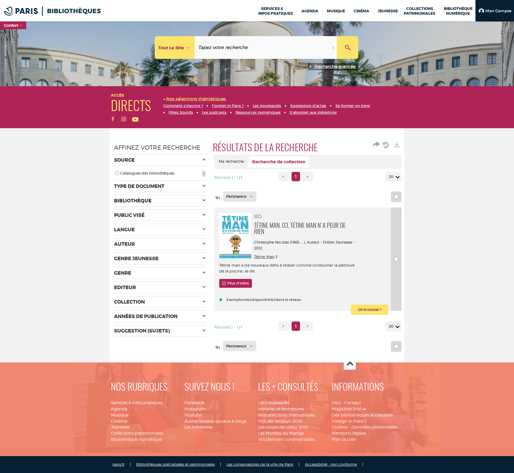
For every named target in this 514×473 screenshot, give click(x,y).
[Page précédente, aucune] (283, 176)
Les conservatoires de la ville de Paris (259, 464)
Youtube (193, 415)
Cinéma (119, 421)
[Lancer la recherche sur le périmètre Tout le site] (347, 47)
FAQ (336, 402)
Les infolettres (198, 427)
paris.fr (118, 464)
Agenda (119, 408)
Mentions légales (349, 433)
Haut (350, 364)
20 (391, 176)
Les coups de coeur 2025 (283, 427)
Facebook (194, 402)
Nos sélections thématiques (286, 415)
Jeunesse (120, 427)
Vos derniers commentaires (286, 439)
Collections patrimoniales (137, 433)
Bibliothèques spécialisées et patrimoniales (175, 464)
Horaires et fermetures (281, 408)
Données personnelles (375, 427)
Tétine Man (264, 256)
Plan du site (344, 439)
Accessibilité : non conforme (331, 464)
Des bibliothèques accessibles (362, 415)
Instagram (195, 408)
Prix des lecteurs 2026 (280, 421)
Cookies (340, 427)
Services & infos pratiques (137, 402)
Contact (352, 402)
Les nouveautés (273, 402)
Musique (119, 415)
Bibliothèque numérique (136, 439)
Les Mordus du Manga (281, 433)
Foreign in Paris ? (349, 421)
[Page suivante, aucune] (307, 176)
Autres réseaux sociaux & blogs (215, 421)
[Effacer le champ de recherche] (334, 47)
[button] (494, 10)
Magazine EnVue (349, 408)
